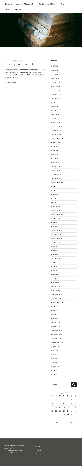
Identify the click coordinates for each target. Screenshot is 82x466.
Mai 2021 (54, 250)
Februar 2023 (55, 202)
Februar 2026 (55, 82)
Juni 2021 (54, 246)
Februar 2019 (55, 322)
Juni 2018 (54, 351)
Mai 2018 (54, 355)
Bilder (63, 4)
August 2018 (55, 347)
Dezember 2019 (56, 294)
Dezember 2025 (56, 90)
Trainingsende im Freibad (21, 64)
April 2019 (54, 315)
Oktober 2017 (56, 363)
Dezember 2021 (56, 230)
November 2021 (56, 234)
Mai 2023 (54, 194)
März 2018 (55, 359)
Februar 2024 (55, 166)
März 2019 (55, 318)
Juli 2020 (54, 266)
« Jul (56, 422)
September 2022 (57, 214)
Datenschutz (39, 454)
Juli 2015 (54, 375)
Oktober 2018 (56, 339)
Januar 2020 (55, 290)
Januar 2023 (55, 206)
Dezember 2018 (56, 330)
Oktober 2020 (56, 258)
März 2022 (55, 226)
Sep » (71, 422)
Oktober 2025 (56, 98)
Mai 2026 (54, 70)
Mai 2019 (54, 310)
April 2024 (54, 158)
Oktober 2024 (56, 134)
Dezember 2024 (56, 126)
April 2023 (54, 198)
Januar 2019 (55, 327)
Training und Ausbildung (47, 4)
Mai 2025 (54, 106)
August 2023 (55, 186)
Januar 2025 (55, 122)
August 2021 (55, 242)
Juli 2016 (54, 371)
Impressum (39, 450)
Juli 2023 (54, 190)
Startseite (8, 4)
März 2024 (55, 162)
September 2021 (57, 238)
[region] (41, 30)
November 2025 (56, 94)
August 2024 (55, 142)
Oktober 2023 (56, 178)
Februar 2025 (55, 118)
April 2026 (54, 74)
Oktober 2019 (56, 298)
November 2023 (56, 174)
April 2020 (54, 278)
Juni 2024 (54, 150)
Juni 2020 (54, 270)
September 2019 (57, 302)
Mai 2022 (54, 222)
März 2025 (55, 114)
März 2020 (55, 282)
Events (7, 9)
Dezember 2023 (56, 170)
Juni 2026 (54, 66)
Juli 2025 (54, 102)
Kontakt (18, 9)
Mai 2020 (54, 274)
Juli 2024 (54, 146)
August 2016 (55, 367)
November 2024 (56, 130)
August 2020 (55, 262)
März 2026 (55, 78)
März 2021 (54, 254)
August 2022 (55, 218)
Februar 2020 (55, 286)
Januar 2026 (55, 86)
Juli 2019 (54, 306)
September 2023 (57, 182)
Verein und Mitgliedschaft (24, 4)
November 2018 (56, 335)
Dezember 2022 (56, 210)
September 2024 (57, 138)
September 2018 (57, 342)
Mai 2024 (54, 154)
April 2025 (54, 110)
